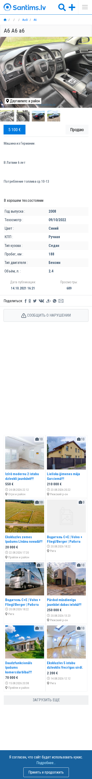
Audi (24, 20)
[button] (4, 72)
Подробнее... (46, 763)
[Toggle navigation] (83, 7)
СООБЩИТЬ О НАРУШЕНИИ (48, 315)
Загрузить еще (46, 700)
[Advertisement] (46, 383)
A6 (35, 20)
